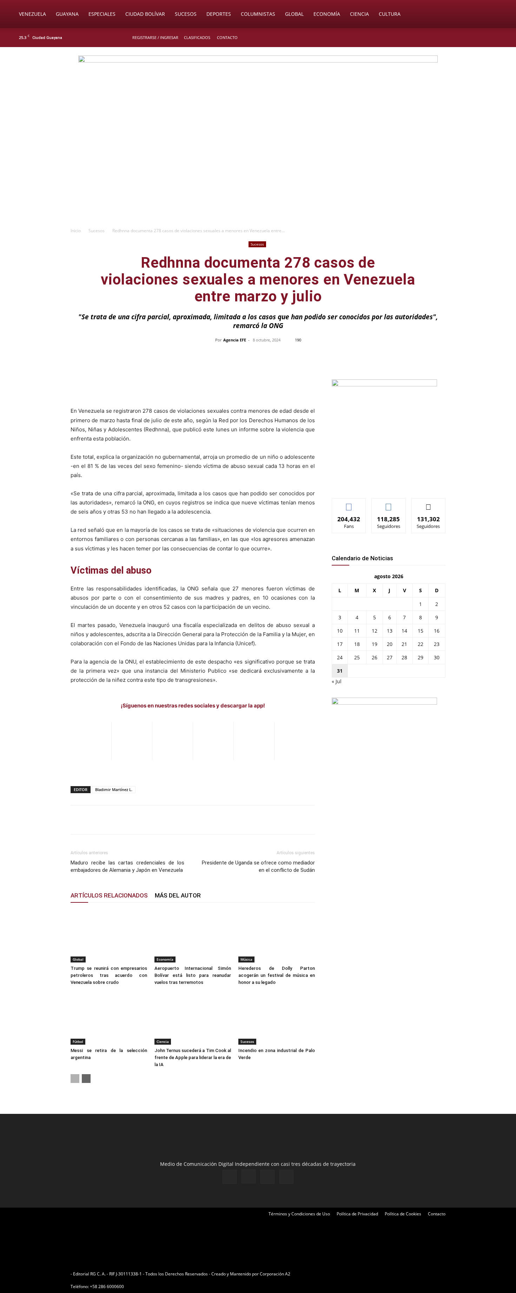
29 (420, 657)
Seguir (389, 503)
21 (404, 644)
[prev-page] (75, 1078)
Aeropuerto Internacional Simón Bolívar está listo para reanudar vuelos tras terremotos (192, 975)
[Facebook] (463, 37)
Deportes (218, 14)
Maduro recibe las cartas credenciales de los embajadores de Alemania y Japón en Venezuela (127, 866)
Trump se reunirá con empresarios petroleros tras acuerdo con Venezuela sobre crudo (109, 975)
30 (436, 657)
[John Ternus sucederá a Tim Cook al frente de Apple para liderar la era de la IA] (192, 1018)
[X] (487, 37)
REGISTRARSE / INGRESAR (155, 37)
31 (340, 670)
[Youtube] (498, 37)
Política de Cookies (403, 1214)
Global (294, 14)
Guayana (67, 14)
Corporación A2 (275, 1274)
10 (340, 630)
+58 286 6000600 (107, 1286)
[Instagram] (475, 37)
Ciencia (359, 14)
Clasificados (197, 37)
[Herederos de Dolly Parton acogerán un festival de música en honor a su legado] (276, 936)
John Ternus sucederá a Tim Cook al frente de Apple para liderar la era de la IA (192, 1057)
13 (389, 630)
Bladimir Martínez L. (113, 789)
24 (340, 657)
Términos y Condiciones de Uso (299, 1214)
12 (374, 630)
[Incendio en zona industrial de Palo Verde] (276, 1018)
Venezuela (32, 14)
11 (357, 630)
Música (246, 959)
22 (420, 644)
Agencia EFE (234, 339)
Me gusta (349, 503)
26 (374, 657)
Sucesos (186, 14)
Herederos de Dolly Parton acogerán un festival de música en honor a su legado (276, 975)
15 (420, 630)
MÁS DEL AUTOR (178, 895)
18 (357, 644)
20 (389, 644)
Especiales (101, 14)
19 (374, 644)
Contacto (227, 37)
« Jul (337, 681)
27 (389, 657)
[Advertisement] (258, 171)
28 (404, 657)
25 (357, 657)
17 (340, 644)
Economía (326, 14)
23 (436, 644)
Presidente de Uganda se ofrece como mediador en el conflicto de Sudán (258, 866)
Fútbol (78, 1041)
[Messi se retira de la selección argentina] (109, 1018)
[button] (500, 14)
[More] (406, 356)
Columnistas (258, 14)
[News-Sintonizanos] (384, 384)
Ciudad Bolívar (145, 14)
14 (404, 630)
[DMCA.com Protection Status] (346, 1274)
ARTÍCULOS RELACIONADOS (109, 895)
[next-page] (86, 1078)
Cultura (390, 14)
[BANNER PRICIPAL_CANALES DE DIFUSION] (258, 86)
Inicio (76, 231)
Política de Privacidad (357, 1214)
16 (436, 630)
